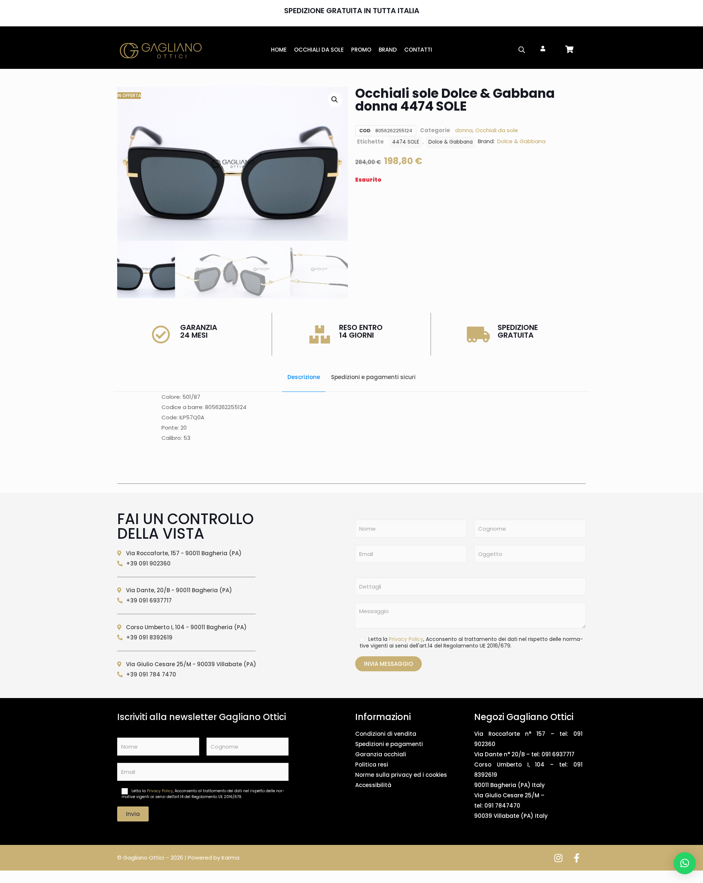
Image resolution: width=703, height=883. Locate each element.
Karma (230, 857)
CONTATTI (418, 49)
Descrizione (303, 377)
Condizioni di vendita (385, 734)
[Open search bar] (521, 50)
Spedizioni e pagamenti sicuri (373, 377)
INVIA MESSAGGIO (388, 664)
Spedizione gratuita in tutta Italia (351, 10)
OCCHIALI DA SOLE (319, 49)
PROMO (361, 49)
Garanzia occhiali (380, 754)
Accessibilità (373, 785)
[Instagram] (558, 858)
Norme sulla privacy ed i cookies (401, 775)
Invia (133, 814)
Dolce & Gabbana (450, 141)
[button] (335, 99)
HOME (279, 49)
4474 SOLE (405, 141)
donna (464, 130)
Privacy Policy (406, 639)
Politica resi (371, 764)
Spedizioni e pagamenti (389, 744)
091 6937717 (558, 754)
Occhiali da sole (496, 130)
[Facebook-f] (577, 858)
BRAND (388, 49)
